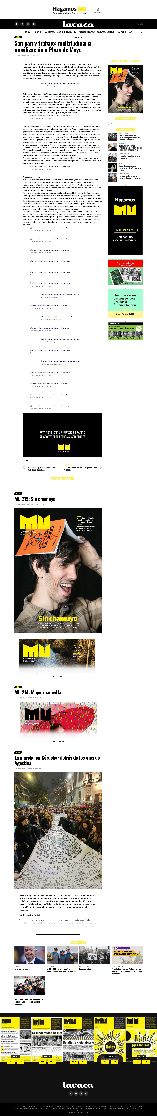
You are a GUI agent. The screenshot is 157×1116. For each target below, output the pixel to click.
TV (75, 32)
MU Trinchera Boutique (87, 32)
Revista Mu (28, 32)
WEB (11, 1062)
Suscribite (38, 32)
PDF (20, 1062)
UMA (130, 32)
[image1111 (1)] (62, 457)
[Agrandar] (94, 704)
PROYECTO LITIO (122, 32)
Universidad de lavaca (64, 32)
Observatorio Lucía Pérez (105, 32)
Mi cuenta (78, 37)
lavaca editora (50, 32)
